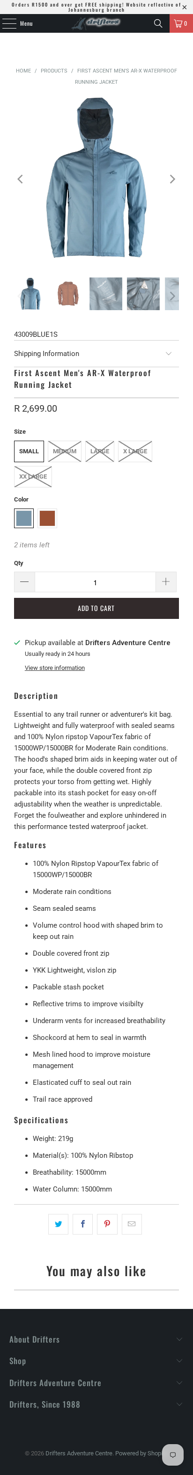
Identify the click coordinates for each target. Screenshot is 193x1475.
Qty (18, 563)
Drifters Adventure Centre (78, 1453)
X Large (135, 451)
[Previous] (21, 179)
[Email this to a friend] (132, 1224)
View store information (55, 667)
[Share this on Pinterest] (107, 1224)
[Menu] (4, 23)
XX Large (33, 476)
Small (29, 451)
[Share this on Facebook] (83, 1224)
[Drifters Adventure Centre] (96, 23)
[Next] (171, 179)
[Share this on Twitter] (58, 1224)
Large (99, 451)
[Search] (158, 23)
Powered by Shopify (141, 1453)
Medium (64, 451)
